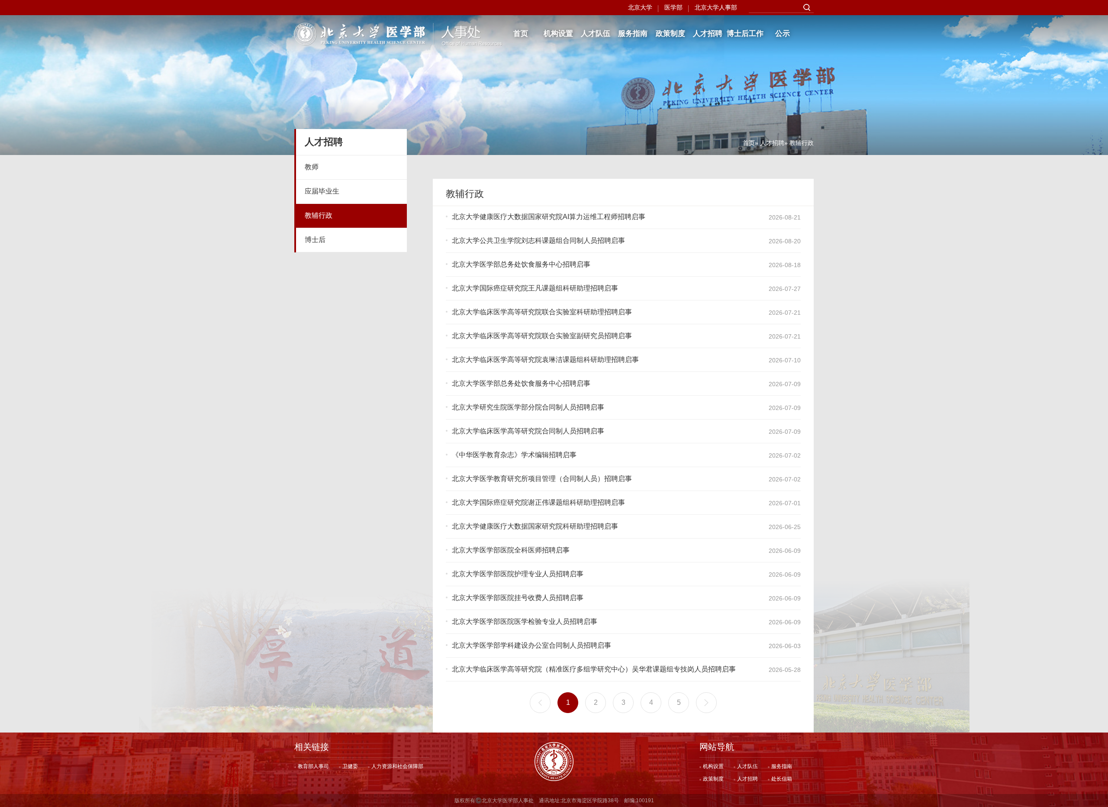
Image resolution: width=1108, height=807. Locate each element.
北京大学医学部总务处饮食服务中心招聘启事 (521, 264)
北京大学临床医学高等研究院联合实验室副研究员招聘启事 (542, 335)
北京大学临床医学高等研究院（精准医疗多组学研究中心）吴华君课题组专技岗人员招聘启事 (594, 669)
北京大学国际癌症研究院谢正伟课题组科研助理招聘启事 (538, 502)
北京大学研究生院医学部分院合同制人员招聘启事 (528, 407)
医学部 (673, 7)
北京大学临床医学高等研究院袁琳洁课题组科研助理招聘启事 (545, 359)
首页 (520, 33)
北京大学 (640, 7)
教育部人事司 (313, 766)
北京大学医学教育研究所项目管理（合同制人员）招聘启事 (542, 478)
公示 (782, 33)
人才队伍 (595, 33)
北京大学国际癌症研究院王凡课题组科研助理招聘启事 (535, 288)
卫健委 (350, 766)
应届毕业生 (322, 191)
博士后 (315, 239)
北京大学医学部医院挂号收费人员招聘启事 (517, 597)
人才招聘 (707, 33)
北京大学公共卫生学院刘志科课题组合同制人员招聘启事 (538, 240)
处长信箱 (781, 779)
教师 (312, 167)
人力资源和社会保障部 (397, 766)
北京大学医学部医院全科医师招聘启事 (511, 550)
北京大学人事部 (716, 7)
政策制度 (670, 33)
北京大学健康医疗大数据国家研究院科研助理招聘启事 (535, 526)
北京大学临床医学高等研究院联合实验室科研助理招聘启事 (542, 312)
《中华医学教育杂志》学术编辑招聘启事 (514, 454)
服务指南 (632, 33)
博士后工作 (745, 33)
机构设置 (558, 33)
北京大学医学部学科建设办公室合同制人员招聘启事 (531, 645)
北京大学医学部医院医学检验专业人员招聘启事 (524, 621)
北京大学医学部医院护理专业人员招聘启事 (517, 574)
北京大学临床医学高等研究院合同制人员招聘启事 (528, 431)
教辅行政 (318, 215)
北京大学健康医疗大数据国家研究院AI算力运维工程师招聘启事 (548, 216)
